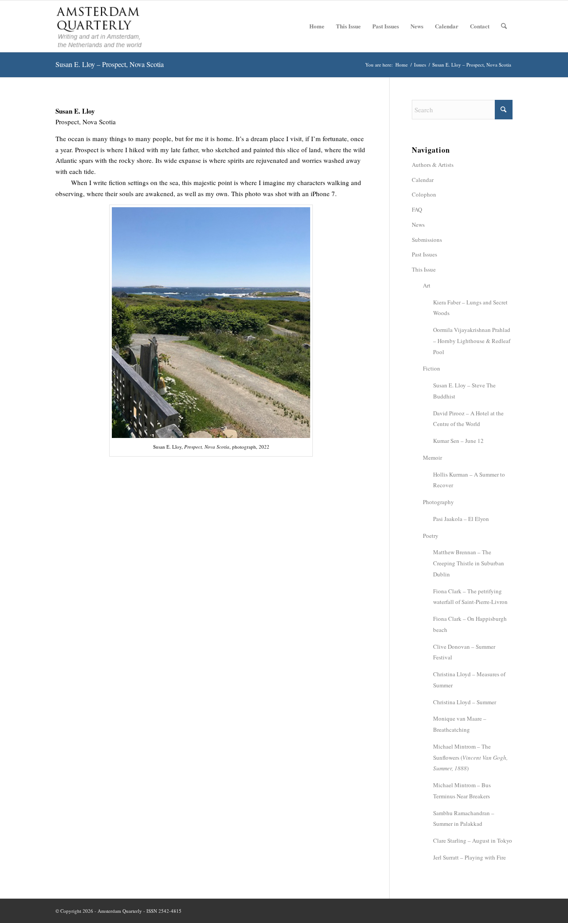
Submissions (427, 240)
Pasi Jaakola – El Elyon (461, 519)
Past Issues (424, 254)
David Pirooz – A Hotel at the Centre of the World (468, 418)
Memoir (432, 458)
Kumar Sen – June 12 (458, 441)
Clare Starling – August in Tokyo (472, 840)
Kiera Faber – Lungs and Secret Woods (470, 307)
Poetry (430, 536)
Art (426, 285)
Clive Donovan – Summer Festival (464, 652)
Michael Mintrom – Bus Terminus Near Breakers (462, 790)
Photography (438, 502)
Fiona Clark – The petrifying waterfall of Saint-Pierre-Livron (470, 596)
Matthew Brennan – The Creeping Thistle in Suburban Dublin (468, 563)
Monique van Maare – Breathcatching (459, 724)
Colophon (424, 194)
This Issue (424, 269)
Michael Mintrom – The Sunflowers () (470, 757)
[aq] (99, 26)
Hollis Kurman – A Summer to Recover (469, 479)
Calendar (423, 180)
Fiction (431, 368)
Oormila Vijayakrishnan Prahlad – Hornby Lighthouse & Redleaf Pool (471, 341)
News (418, 225)
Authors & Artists (433, 165)
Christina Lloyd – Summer (464, 702)
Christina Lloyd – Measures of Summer (469, 679)
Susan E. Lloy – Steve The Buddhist (464, 390)
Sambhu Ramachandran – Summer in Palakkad (463, 818)
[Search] (504, 26)
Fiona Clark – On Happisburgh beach (470, 624)
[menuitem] (317, 26)
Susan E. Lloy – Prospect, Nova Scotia (109, 64)
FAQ (417, 209)
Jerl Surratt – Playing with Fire (469, 857)
